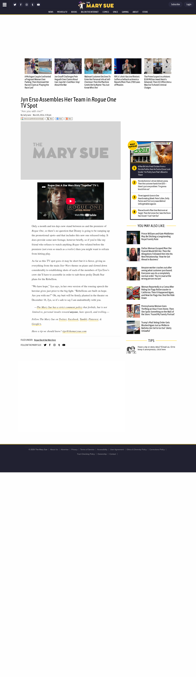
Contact (112, 454)
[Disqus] (71, 396)
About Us (54, 449)
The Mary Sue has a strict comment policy (59, 307)
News (50, 12)
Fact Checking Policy (86, 454)
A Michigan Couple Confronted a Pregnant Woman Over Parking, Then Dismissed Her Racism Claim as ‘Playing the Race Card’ (38, 82)
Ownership (102, 454)
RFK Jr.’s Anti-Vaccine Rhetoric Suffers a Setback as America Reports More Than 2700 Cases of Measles (127, 80)
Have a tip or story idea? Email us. (154, 347)
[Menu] (4, 4)
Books (74, 12)
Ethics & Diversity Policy (137, 449)
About (135, 12)
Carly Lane (27, 115)
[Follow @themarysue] (15, 6)
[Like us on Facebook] (20, 6)
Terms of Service (87, 449)
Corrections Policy (157, 449)
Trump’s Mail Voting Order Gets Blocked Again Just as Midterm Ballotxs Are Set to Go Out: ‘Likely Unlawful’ (156, 326)
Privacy (74, 449)
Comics (106, 12)
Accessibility (102, 449)
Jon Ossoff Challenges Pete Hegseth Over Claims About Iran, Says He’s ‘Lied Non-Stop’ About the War (67, 80)
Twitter (63, 319)
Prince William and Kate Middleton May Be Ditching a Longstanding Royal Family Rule (157, 236)
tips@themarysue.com (74, 331)
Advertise (65, 449)
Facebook (73, 319)
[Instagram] (26, 6)
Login (189, 4)
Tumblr (83, 319)
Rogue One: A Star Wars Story (45, 340)
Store (145, 12)
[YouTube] (38, 6)
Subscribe (175, 4)
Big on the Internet (90, 12)
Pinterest (93, 319)
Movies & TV (62, 12)
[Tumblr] (32, 6)
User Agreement (117, 449)
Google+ (36, 323)
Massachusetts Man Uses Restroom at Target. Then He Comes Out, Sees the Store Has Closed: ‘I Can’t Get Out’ (154, 213)
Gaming (125, 12)
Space (115, 12)
